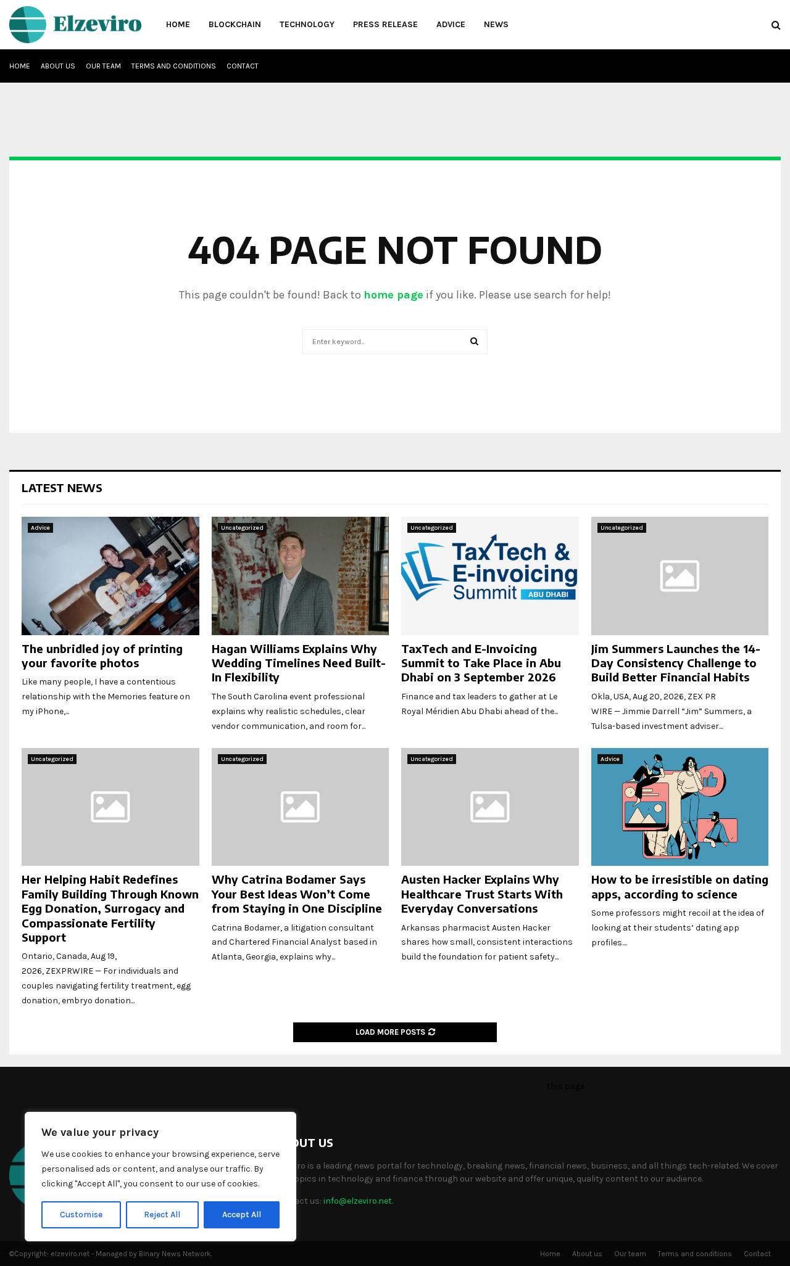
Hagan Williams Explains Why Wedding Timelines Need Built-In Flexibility (299, 662)
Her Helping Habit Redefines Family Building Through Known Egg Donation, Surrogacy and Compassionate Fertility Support (110, 908)
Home (178, 24)
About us (58, 66)
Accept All (241, 1214)
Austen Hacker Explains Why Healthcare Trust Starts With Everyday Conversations (482, 893)
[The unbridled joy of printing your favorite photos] (110, 576)
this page (565, 1086)
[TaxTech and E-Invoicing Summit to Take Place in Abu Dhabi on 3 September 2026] (490, 576)
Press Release (385, 24)
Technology (307, 24)
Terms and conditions (173, 66)
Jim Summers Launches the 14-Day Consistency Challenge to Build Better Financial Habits (675, 662)
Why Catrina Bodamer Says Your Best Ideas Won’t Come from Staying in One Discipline (297, 893)
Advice (450, 24)
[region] (160, 1176)
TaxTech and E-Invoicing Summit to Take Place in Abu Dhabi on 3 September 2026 (481, 662)
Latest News (62, 487)
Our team (103, 66)
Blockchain (235, 24)
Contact (243, 66)
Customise (81, 1214)
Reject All (162, 1214)
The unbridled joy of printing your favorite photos (102, 655)
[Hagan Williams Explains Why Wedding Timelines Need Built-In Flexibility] (300, 576)
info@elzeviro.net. (358, 1201)
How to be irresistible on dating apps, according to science (679, 886)
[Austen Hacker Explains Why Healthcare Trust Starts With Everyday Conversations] (490, 807)
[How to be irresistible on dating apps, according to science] (680, 807)
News (496, 24)
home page (393, 295)
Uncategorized (242, 528)
